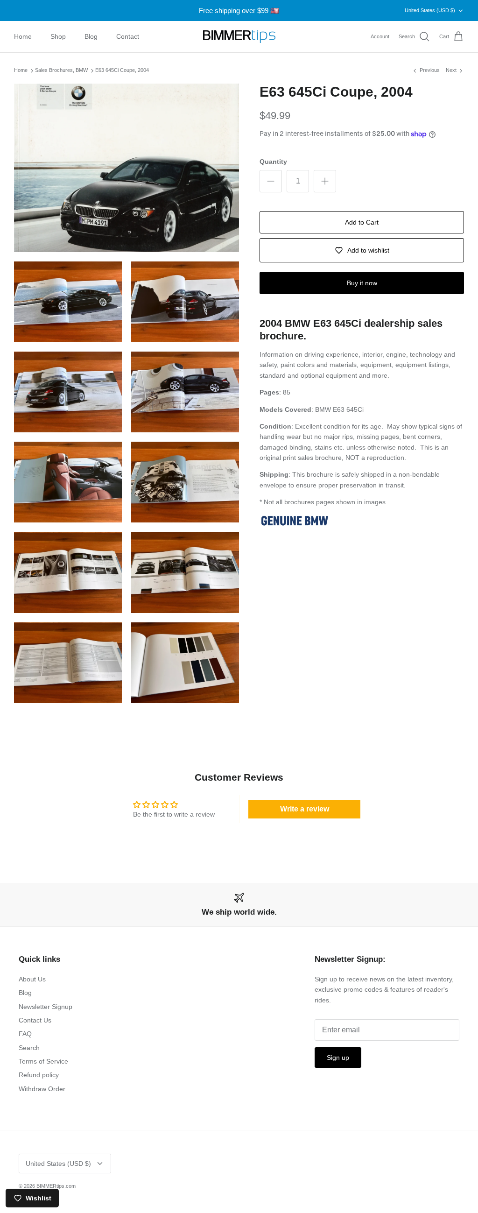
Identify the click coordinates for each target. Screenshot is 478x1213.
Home (23, 36)
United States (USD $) (430, 10)
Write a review (304, 809)
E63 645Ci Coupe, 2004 (122, 70)
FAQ (25, 1033)
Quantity (273, 161)
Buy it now (362, 283)
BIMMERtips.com (56, 1186)
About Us (32, 979)
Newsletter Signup (45, 1006)
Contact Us (35, 1020)
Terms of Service (43, 1061)
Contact (127, 36)
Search (29, 1047)
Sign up (338, 1057)
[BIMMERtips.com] (239, 36)
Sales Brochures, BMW (61, 70)
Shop (58, 36)
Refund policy (39, 1075)
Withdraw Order (42, 1089)
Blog (91, 36)
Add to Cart (362, 222)
